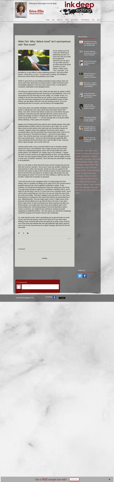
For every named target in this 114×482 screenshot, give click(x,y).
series (76, 187)
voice (84, 190)
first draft (83, 170)
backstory (77, 153)
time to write (94, 187)
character (77, 156)
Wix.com (68, 301)
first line (89, 170)
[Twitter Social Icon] (80, 274)
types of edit (78, 190)
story (80, 187)
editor (97, 164)
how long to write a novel (88, 173)
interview (86, 176)
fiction (87, 167)
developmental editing (81, 162)
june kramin (93, 176)
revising (92, 184)
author (95, 150)
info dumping (79, 176)
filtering (77, 170)
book (90, 153)
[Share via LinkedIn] (28, 233)
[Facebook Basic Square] (85, 274)
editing (96, 162)
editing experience (89, 164)
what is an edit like (92, 190)
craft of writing (96, 159)
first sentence (96, 170)
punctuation (78, 184)
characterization (85, 156)
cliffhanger (94, 156)
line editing (88, 179)
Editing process (79, 150)
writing (77, 193)
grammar (77, 173)
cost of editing (79, 159)
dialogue (90, 162)
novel (76, 181)
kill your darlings (79, 179)
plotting (94, 181)
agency (91, 150)
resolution (85, 184)
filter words (93, 167)
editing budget (79, 164)
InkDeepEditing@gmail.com (25, 296)
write (99, 190)
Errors (86, 150)
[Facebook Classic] (54, 296)
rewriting (97, 184)
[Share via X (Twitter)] (23, 233)
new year (95, 179)
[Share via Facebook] (19, 233)
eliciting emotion (80, 167)
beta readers (84, 153)
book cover (96, 153)
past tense (88, 181)
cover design (87, 159)
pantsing (81, 181)
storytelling (86, 187)
